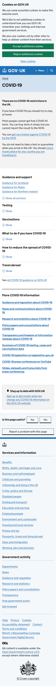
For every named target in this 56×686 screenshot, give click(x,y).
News (5, 572)
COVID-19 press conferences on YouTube (26, 361)
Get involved (9, 606)
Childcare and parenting (16, 479)
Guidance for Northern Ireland (20, 191)
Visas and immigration (15, 542)
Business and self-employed (18, 473)
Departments (10, 566)
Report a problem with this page (28, 431)
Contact (37, 624)
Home (5, 78)
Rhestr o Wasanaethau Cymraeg (21, 633)
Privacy (15, 620)
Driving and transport (14, 502)
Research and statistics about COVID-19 (26, 319)
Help (5, 620)
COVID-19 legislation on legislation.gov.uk (28, 355)
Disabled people (11, 496)
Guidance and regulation (16, 578)
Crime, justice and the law (17, 490)
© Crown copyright (28, 678)
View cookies (28, 61)
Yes (34, 419)
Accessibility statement (16, 624)
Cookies (26, 620)
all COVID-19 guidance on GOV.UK (27, 280)
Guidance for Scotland (15, 183)
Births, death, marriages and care (21, 468)
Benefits (7, 462)
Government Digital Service (18, 637)
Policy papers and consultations (21, 589)
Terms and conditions (14, 628)
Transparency (10, 595)
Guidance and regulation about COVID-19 (27, 302)
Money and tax (10, 530)
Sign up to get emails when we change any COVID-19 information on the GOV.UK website (28, 399)
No (47, 419)
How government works (16, 600)
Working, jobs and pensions (18, 547)
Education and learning (15, 508)
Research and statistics (16, 583)
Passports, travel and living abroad (22, 536)
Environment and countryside (19, 519)
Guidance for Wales (13, 187)
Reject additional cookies (28, 54)
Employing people (12, 513)
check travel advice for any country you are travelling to (27, 151)
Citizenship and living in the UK (20, 485)
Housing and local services (17, 525)
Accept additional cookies (28, 46)
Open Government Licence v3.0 (20, 651)
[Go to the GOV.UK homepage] (13, 70)
